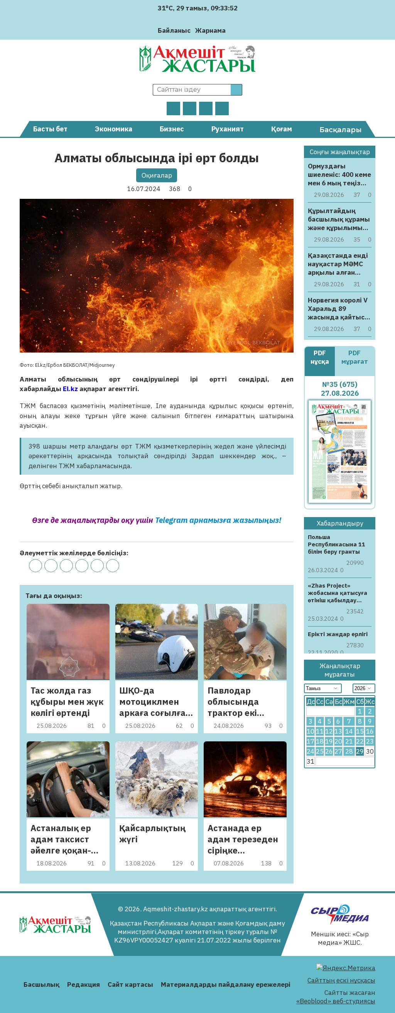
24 (310, 751)
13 (338, 731)
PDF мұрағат (354, 357)
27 (338, 751)
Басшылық (41, 984)
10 (310, 731)
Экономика (113, 128)
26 (329, 751)
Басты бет (50, 128)
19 (329, 741)
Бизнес (172, 128)
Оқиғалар (157, 175)
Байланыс (174, 30)
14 (349, 731)
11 (320, 731)
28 (349, 751)
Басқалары (340, 130)
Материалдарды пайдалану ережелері (225, 984)
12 (329, 731)
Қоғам (281, 128)
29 (360, 751)
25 (320, 751)
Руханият (227, 128)
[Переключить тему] (234, 30)
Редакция (83, 984)
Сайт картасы (130, 984)
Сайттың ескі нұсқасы (341, 980)
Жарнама (210, 30)
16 (370, 731)
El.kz (70, 389)
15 (360, 731)
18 (320, 741)
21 (349, 741)
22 (360, 741)
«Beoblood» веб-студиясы (335, 1001)
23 (370, 741)
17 (310, 741)
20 (338, 741)
